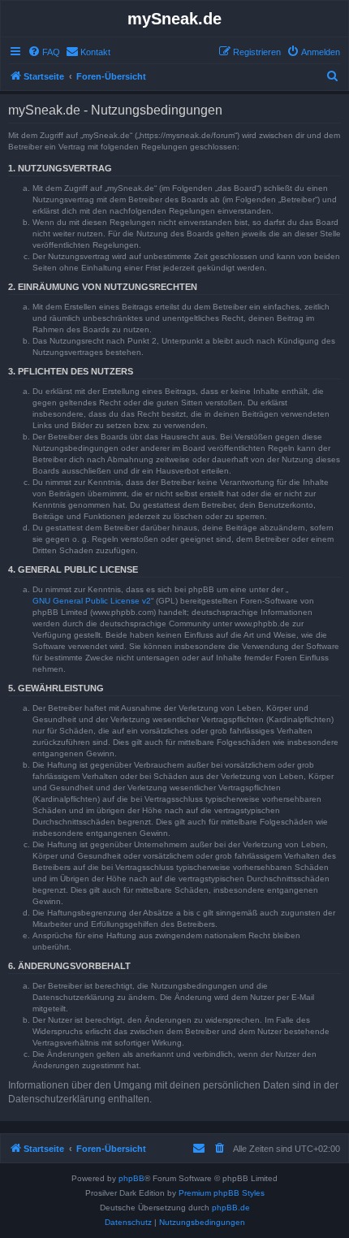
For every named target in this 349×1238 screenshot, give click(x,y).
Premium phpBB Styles (222, 1192)
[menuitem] (44, 52)
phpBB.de (231, 1207)
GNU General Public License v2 (91, 600)
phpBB (131, 1178)
